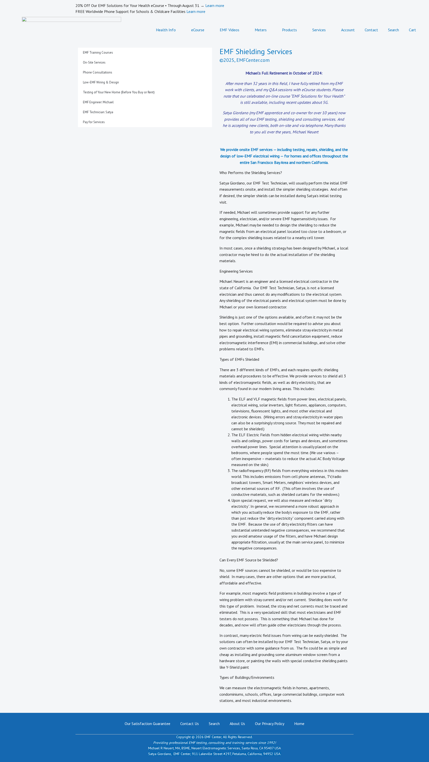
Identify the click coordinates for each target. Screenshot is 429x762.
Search (393, 29)
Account (348, 29)
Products (289, 29)
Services (319, 29)
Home (299, 723)
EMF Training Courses (98, 52)
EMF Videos (229, 29)
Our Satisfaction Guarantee (147, 723)
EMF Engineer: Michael (98, 102)
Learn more (214, 5)
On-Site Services (94, 62)
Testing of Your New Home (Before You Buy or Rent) (119, 92)
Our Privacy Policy (269, 723)
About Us (237, 723)
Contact (371, 29)
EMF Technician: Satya (98, 112)
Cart (412, 29)
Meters (261, 29)
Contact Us (189, 723)
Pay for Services (94, 122)
